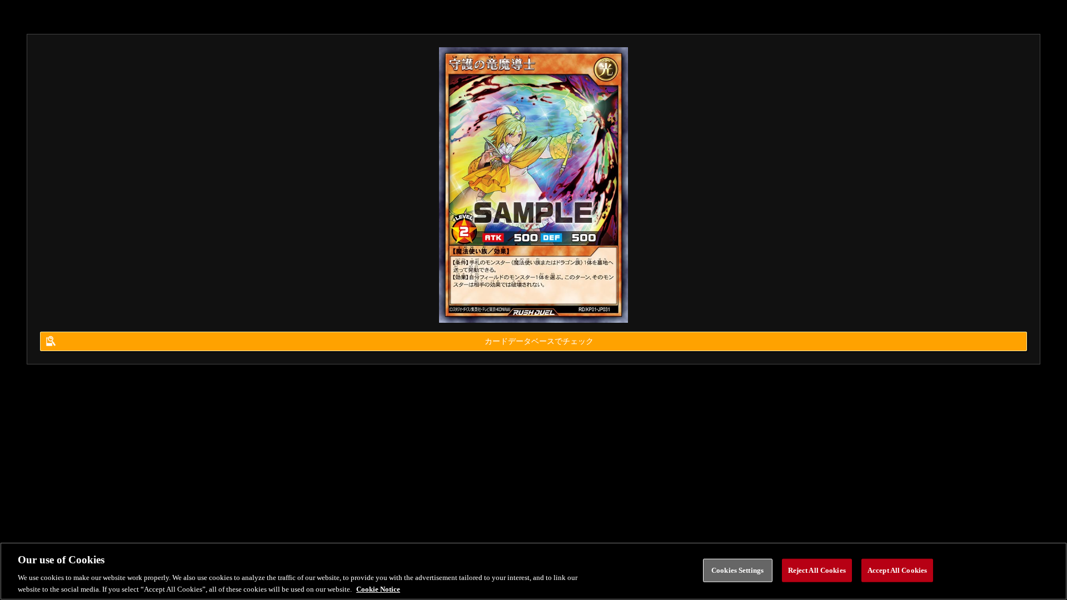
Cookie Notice (378, 588)
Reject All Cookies (817, 570)
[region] (533, 571)
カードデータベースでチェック (539, 341)
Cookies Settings (737, 570)
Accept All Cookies (897, 570)
